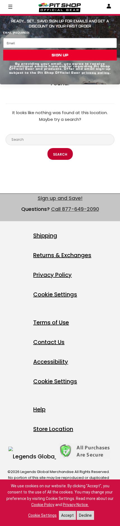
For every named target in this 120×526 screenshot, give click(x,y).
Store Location (53, 429)
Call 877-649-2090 (75, 209)
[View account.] (109, 7)
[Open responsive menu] (10, 6)
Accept (67, 515)
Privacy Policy (52, 275)
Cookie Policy (42, 504)
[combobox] (60, 139)
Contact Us (48, 342)
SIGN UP (60, 54)
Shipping (45, 235)
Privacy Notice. (76, 504)
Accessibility (50, 362)
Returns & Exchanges (62, 255)
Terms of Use (51, 322)
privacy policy (96, 73)
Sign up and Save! (60, 198)
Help (39, 409)
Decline (85, 515)
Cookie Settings (55, 294)
